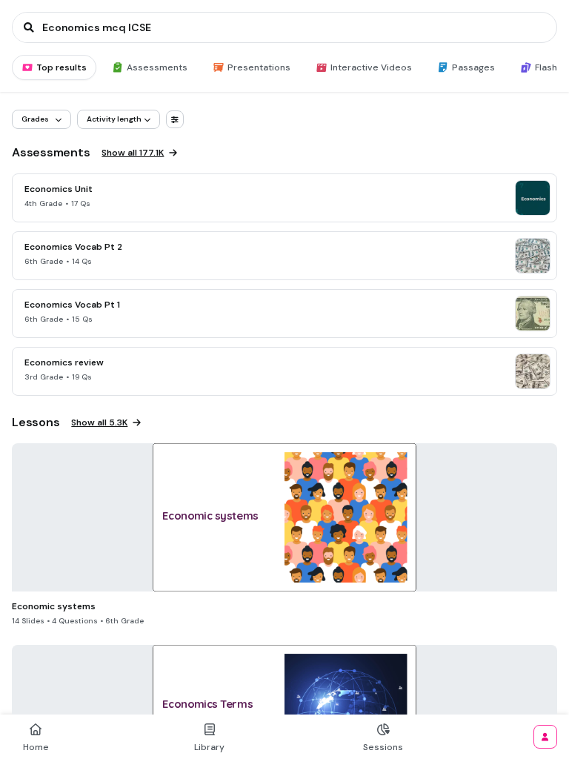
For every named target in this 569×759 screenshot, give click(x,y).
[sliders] (175, 119)
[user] (545, 737)
